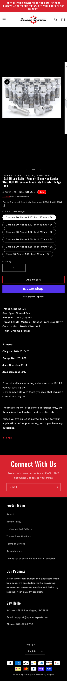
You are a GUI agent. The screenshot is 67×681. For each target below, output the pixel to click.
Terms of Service (16, 543)
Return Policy (14, 521)
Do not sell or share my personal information (31, 558)
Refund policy (14, 551)
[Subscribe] (56, 487)
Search (10, 514)
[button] (4, 19)
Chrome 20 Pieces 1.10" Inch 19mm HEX (29, 224)
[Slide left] (26, 169)
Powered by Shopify (45, 674)
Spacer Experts (28, 674)
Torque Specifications (19, 536)
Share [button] (9, 437)
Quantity (6, 261)
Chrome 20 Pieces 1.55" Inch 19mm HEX (29, 246)
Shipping (6, 196)
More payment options (33, 297)
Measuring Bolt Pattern (19, 529)
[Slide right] (40, 169)
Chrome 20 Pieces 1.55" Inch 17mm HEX (29, 239)
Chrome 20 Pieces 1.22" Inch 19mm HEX (29, 232)
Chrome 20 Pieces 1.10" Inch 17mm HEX (29, 217)
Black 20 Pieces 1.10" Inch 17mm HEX (28, 254)
